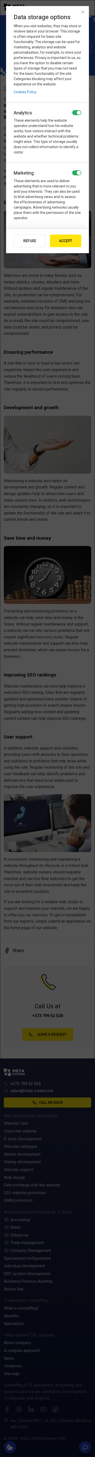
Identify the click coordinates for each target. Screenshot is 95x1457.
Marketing (24, 173)
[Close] (83, 12)
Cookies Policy (25, 92)
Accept (65, 241)
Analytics (23, 112)
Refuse (29, 241)
